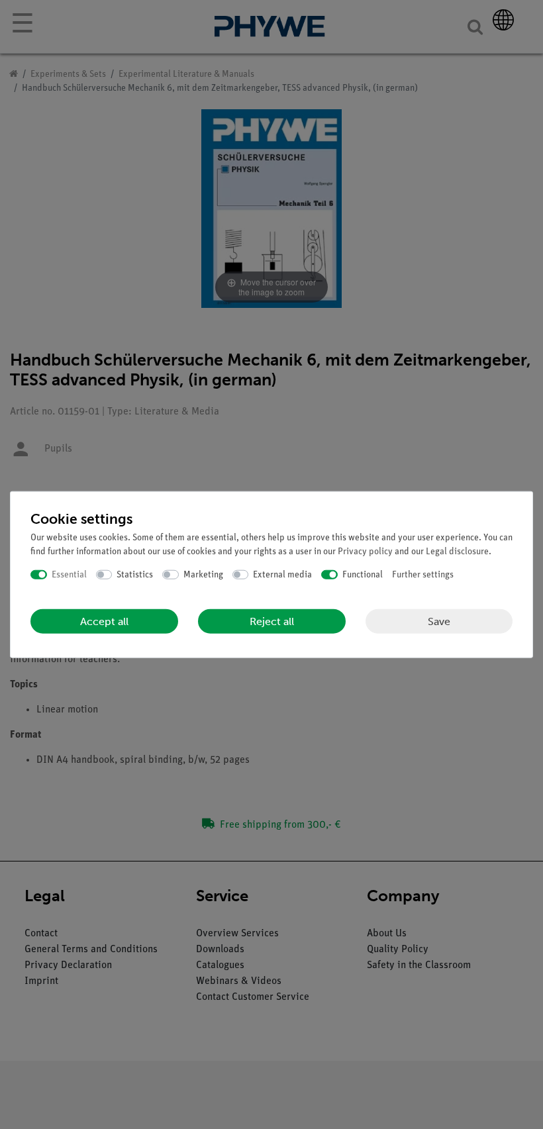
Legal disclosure (457, 551)
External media (282, 574)
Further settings (423, 574)
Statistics (135, 574)
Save (439, 620)
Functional (362, 574)
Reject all (272, 621)
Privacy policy (365, 551)
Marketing (203, 574)
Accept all (104, 621)
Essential (69, 574)
